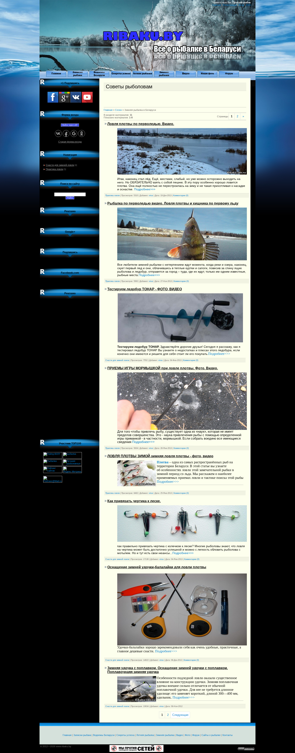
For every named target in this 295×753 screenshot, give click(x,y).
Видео (179, 735)
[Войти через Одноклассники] (81, 133)
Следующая (180, 714)
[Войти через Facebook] (66, 133)
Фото (187, 735)
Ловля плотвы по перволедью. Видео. (140, 124)
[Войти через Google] (73, 133)
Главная (216, 5)
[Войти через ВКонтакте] (58, 133)
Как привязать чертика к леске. (134, 501)
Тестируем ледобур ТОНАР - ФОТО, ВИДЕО (144, 289)
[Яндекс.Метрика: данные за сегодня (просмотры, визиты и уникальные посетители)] (72, 469)
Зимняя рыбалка (165, 735)
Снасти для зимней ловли (60, 165)
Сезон (118, 110)
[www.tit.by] (52, 472)
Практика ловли (54, 169)
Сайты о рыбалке (210, 735)
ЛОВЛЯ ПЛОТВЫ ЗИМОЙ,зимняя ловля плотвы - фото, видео (160, 456)
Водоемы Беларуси (103, 735)
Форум (196, 735)
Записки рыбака (82, 735)
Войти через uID (70, 125)
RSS (248, 5)
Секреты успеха (125, 735)
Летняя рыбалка (145, 735)
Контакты (227, 735)
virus (151, 195)
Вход (241, 5)
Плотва (162, 462)
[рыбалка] (72, 458)
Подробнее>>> (144, 189)
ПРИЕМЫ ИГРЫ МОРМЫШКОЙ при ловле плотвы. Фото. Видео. (162, 368)
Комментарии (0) (180, 195)
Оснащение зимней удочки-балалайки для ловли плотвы (156, 567)
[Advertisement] (70, 367)
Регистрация (230, 5)
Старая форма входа (70, 141)
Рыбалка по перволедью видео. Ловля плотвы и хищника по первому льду (172, 203)
